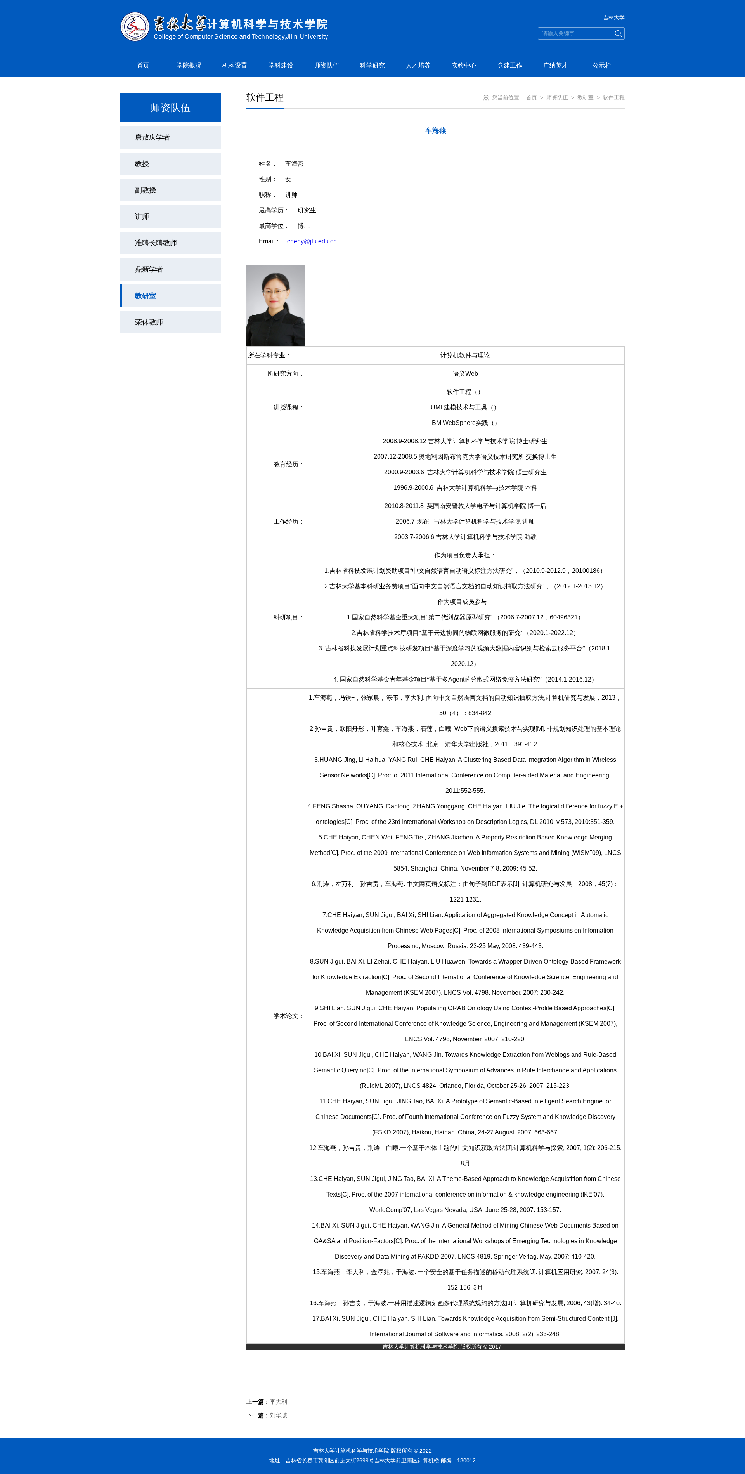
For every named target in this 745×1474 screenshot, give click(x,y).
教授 (142, 164)
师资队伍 (326, 65)
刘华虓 (266, 1415)
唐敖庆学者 (152, 137)
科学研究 (372, 65)
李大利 (266, 1401)
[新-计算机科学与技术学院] (224, 16)
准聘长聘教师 (156, 243)
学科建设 (281, 65)
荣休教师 (149, 322)
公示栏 (602, 65)
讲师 (142, 216)
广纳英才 (555, 65)
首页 (143, 65)
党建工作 (509, 65)
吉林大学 (614, 17)
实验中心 (464, 65)
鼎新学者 (149, 269)
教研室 (145, 296)
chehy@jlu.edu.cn (312, 241)
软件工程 (614, 97)
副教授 (145, 190)
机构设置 (234, 65)
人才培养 (418, 65)
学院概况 (189, 65)
